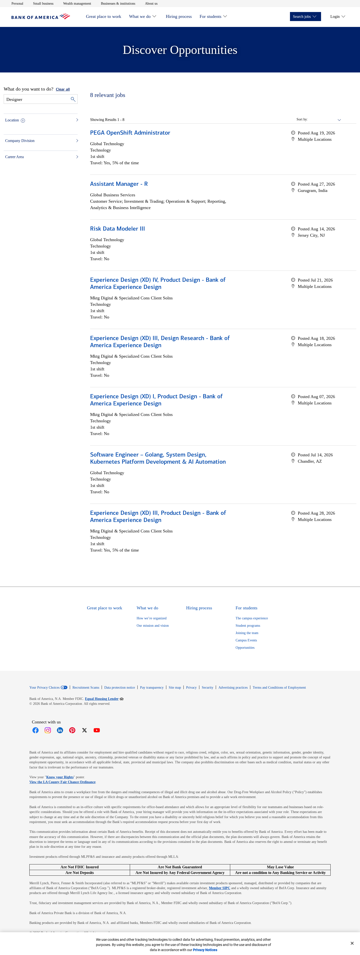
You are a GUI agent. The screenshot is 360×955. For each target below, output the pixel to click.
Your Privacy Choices (44, 687)
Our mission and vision (153, 625)
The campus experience (252, 618)
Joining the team (247, 633)
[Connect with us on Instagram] (48, 730)
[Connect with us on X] (84, 730)
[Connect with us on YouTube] (97, 730)
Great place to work (103, 16)
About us (151, 3)
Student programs (248, 625)
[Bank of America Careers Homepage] (41, 18)
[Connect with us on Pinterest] (72, 730)
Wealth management (77, 3)
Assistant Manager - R (119, 184)
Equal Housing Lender (104, 699)
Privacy (191, 687)
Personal (17, 3)
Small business (43, 3)
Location (12, 120)
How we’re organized (152, 618)
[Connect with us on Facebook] (35, 730)
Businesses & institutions (118, 3)
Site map (175, 687)
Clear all (63, 90)
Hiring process (179, 16)
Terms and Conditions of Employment (279, 687)
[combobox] (324, 119)
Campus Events (246, 640)
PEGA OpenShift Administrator (130, 133)
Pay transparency (152, 687)
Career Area (14, 157)
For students (210, 16)
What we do (140, 16)
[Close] (352, 943)
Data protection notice (119, 687)
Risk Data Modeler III (117, 229)
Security (207, 687)
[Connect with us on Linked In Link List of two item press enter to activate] (60, 730)
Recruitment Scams (85, 687)
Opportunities (245, 647)
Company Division (20, 141)
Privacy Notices (205, 950)
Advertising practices (233, 687)
